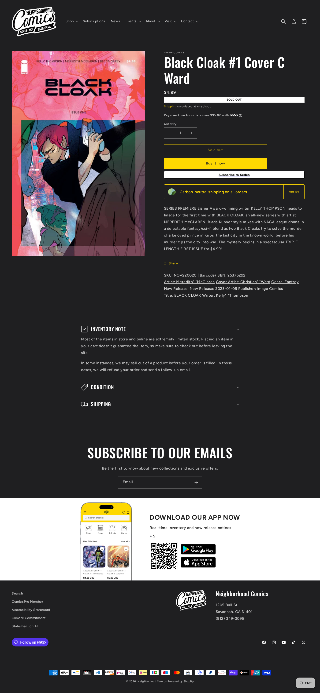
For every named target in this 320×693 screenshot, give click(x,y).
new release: (176, 288)
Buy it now (215, 163)
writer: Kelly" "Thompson (225, 295)
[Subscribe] (196, 483)
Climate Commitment (29, 618)
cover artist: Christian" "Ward (243, 282)
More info (294, 191)
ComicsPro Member (27, 602)
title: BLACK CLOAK (182, 295)
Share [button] (173, 263)
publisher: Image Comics (260, 288)
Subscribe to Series (234, 175)
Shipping (170, 106)
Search (17, 593)
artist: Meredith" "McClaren (189, 282)
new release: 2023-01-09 (213, 288)
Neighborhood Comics (152, 681)
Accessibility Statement (31, 610)
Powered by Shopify (180, 681)
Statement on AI (25, 626)
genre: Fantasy (285, 282)
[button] (71, 21)
